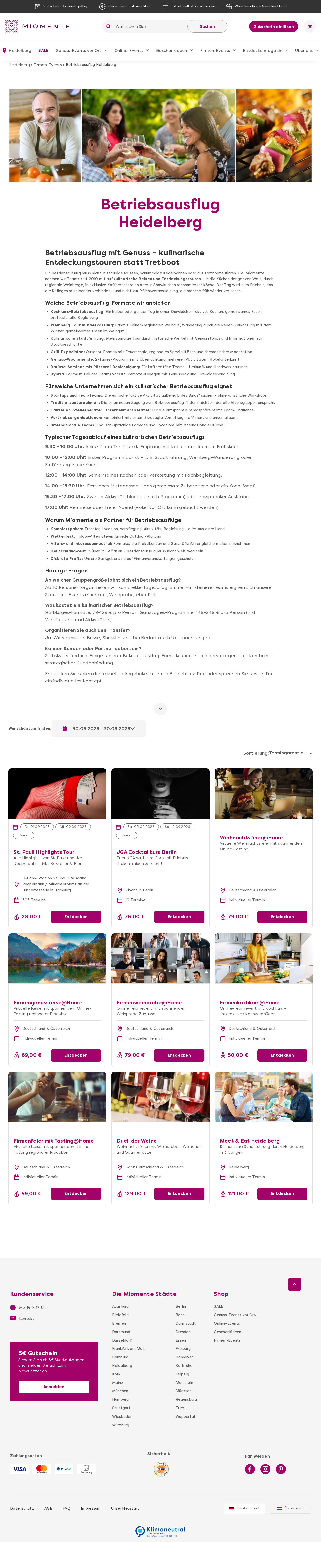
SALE (43, 50)
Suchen (207, 26)
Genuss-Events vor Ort (78, 50)
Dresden (183, 1332)
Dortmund (121, 1332)
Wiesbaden (122, 1416)
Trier (180, 1408)
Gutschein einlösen (273, 26)
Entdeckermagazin (262, 50)
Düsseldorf (122, 1340)
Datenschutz (22, 1508)
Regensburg (186, 1399)
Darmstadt (186, 1323)
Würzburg (120, 1425)
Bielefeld (120, 1315)
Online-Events (128, 50)
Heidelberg (19, 64)
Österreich (294, 1508)
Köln (116, 1374)
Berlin (181, 1306)
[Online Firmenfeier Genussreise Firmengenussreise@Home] (57, 958)
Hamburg (120, 1357)
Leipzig (182, 1374)
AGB (48, 1508)
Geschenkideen (171, 50)
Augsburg (120, 1306)
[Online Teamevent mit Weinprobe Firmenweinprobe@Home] (160, 958)
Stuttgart (121, 1408)
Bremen (119, 1323)
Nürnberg (120, 1399)
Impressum (90, 1508)
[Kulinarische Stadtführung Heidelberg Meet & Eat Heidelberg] (264, 1097)
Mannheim (185, 1382)
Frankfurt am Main (129, 1348)
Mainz (117, 1382)
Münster (183, 1391)
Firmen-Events (215, 50)
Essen (181, 1340)
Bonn (180, 1315)
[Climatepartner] (160, 1529)
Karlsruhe (184, 1365)
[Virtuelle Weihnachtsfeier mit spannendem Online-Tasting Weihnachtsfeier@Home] (264, 793)
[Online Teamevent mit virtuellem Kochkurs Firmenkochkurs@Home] (264, 958)
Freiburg (183, 1348)
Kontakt (26, 1318)
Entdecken (76, 916)
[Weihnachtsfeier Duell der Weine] (160, 1097)
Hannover (184, 1357)
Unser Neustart (125, 1508)
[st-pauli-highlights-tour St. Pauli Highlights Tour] (57, 771)
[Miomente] (39, 26)
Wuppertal (185, 1416)
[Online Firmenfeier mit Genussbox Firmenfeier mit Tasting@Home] (57, 1097)
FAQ (66, 1508)
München (120, 1391)
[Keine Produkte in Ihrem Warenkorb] (309, 26)
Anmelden (53, 1386)
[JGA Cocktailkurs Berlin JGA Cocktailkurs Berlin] (160, 771)
